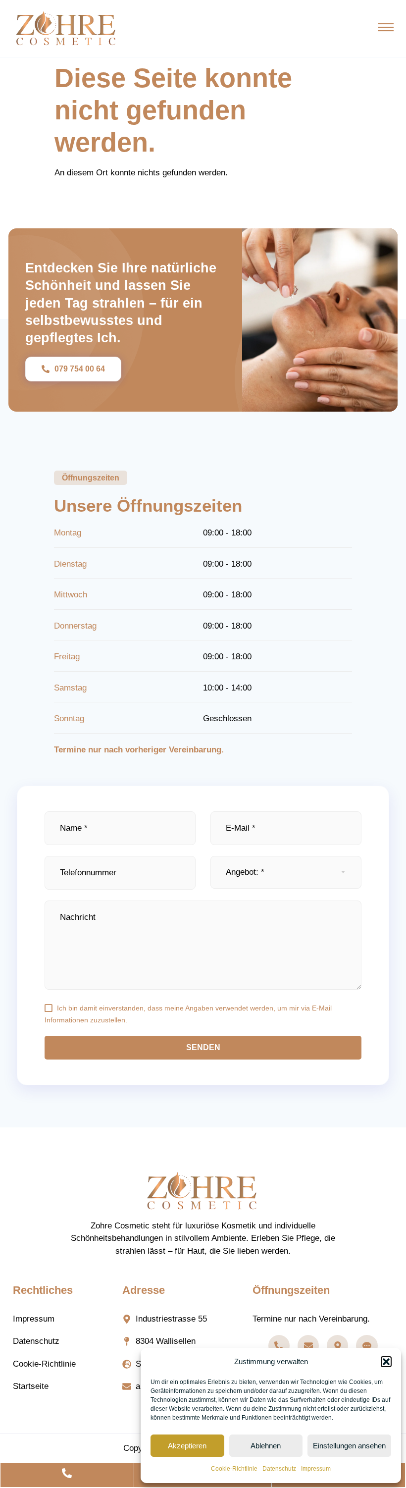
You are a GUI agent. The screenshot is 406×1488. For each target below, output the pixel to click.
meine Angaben (188, 1008)
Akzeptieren (187, 1445)
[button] (386, 1362)
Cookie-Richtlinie (234, 1468)
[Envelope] (308, 1345)
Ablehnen (266, 1445)
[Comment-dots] (366, 1345)
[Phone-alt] (279, 1345)
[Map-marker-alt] (337, 1345)
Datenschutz (279, 1468)
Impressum (316, 1468)
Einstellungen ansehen (349, 1445)
